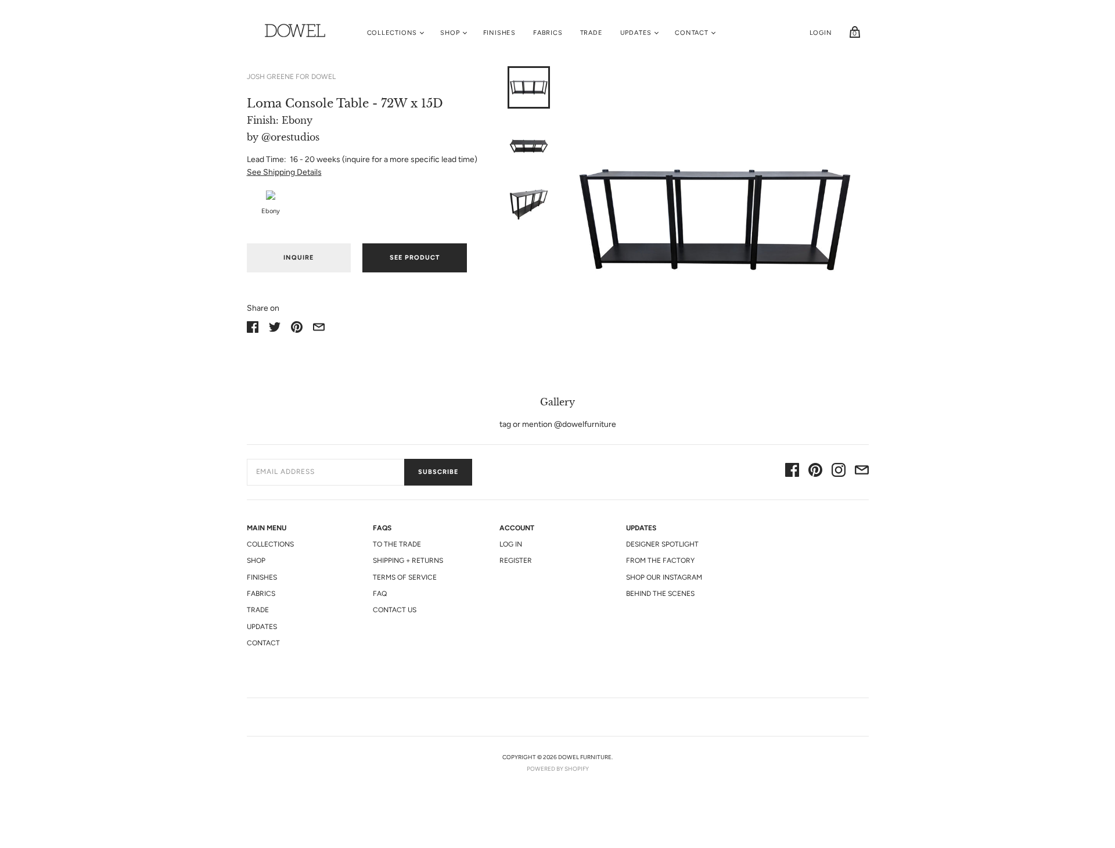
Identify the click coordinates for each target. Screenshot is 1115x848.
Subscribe (438, 472)
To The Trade (397, 544)
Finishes (499, 33)
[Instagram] (839, 472)
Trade (591, 33)
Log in (510, 544)
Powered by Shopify (558, 768)
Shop (449, 33)
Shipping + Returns (408, 560)
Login (821, 33)
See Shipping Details (284, 172)
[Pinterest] (815, 472)
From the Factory (660, 560)
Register (515, 560)
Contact (691, 33)
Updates (636, 33)
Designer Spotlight (662, 544)
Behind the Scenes (660, 594)
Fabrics (548, 33)
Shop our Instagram (664, 577)
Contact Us (394, 610)
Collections (392, 33)
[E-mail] (862, 472)
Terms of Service (405, 577)
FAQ (380, 594)
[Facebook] (792, 472)
